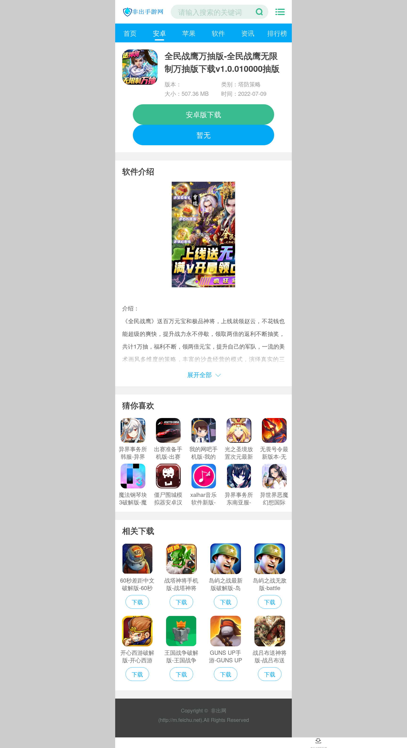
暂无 (203, 135)
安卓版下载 (203, 114)
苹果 (188, 33)
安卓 (159, 33)
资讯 (247, 33)
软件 (218, 33)
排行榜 (277, 33)
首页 (130, 33)
